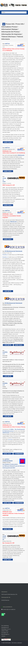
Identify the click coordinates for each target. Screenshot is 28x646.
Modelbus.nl (5, 254)
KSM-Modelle (21, 155)
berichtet (10, 439)
